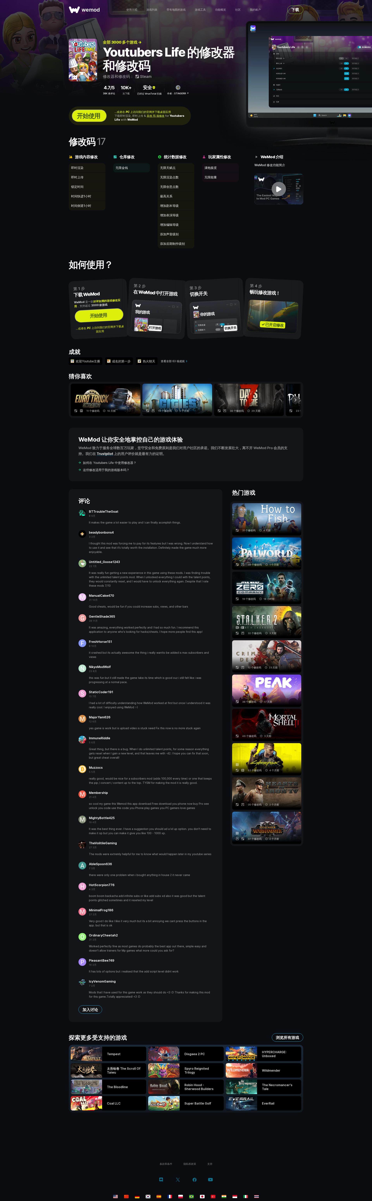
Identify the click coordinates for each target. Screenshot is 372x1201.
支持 (209, 1163)
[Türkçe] (213, 1196)
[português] (191, 1196)
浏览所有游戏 (287, 1037)
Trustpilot (105, 454)
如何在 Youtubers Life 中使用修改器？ (109, 463)
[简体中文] (126, 1196)
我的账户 (255, 9)
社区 (238, 9)
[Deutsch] (137, 1196)
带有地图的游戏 (176, 9)
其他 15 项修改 (155, 115)
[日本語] (202, 1196)
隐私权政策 (189, 1163)
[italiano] (245, 1196)
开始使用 (88, 115)
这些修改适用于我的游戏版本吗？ (106, 470)
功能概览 (220, 9)
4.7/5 (109, 87)
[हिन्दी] (224, 1196)
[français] (169, 1196)
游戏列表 (151, 9)
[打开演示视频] (278, 189)
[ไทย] (256, 1196)
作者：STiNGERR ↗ (178, 93)
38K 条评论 (109, 93)
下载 (295, 9)
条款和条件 (166, 1163)
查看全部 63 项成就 (173, 361)
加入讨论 (90, 1009)
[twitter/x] (178, 1180)
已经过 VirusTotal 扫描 (149, 93)
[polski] (180, 1196)
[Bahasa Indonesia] (234, 1196)
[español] (159, 1196)
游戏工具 (200, 9)
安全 (147, 87)
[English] (115, 1196)
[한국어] (148, 1196)
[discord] (161, 1180)
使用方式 (131, 9)
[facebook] (195, 1180)
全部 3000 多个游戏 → (122, 42)
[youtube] (210, 1180)
